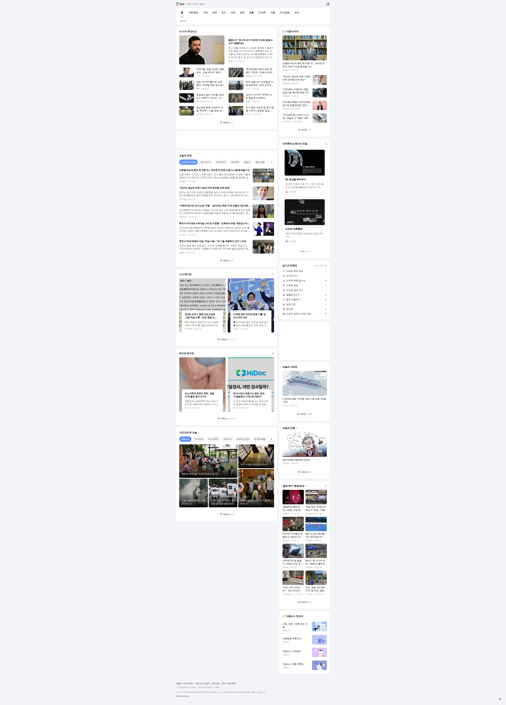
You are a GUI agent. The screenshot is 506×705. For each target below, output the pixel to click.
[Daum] (178, 4)
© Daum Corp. (182, 696)
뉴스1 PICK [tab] (213, 439)
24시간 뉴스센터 (202, 683)
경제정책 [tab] (235, 162)
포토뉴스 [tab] (185, 439)
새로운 (228, 122)
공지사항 (215, 683)
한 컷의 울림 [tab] (259, 439)
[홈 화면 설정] (500, 699)
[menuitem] (182, 12)
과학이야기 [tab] (221, 162)
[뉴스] (182, 4)
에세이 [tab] (247, 162)
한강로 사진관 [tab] (243, 439)
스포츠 (195, 4)
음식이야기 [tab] (206, 162)
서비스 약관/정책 (229, 683)
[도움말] (273, 274)
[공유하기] (327, 4)
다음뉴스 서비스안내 (184, 683)
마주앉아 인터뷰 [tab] (188, 162)
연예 (189, 4)
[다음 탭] (271, 162)
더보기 (303, 251)
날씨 (202, 4)
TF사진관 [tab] (198, 439)
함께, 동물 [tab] (260, 162)
